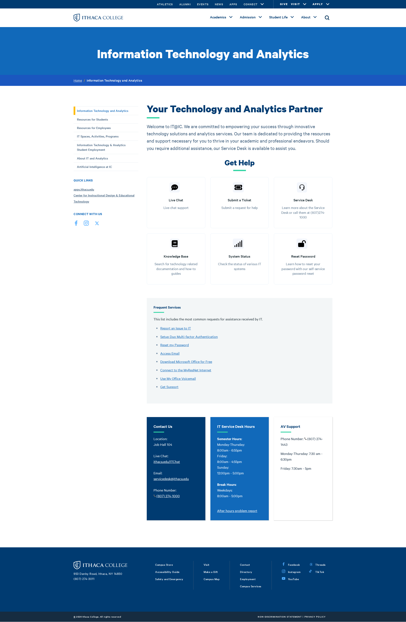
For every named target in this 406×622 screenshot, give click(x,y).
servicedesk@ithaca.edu (171, 478)
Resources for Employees (94, 128)
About (305, 17)
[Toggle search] (327, 17)
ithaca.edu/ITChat (167, 461)
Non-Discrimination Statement (280, 616)
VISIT (295, 4)
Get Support (169, 386)
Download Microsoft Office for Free (186, 361)
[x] (96, 224)
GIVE (284, 4)
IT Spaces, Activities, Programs (98, 136)
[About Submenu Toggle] (315, 17)
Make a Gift (211, 572)
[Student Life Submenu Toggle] (292, 17)
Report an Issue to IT (175, 328)
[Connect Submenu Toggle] (262, 4)
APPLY (318, 4)
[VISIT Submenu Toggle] (304, 4)
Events (202, 4)
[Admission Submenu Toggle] (260, 17)
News (219, 4)
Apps (233, 4)
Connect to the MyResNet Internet (185, 370)
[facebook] (76, 224)
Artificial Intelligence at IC (94, 167)
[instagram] (86, 224)
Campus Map (211, 579)
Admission (248, 17)
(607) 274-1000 (168, 495)
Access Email (170, 353)
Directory (246, 572)
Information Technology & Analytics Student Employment (101, 147)
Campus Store (164, 564)
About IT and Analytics (92, 158)
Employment (248, 579)
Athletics (165, 4)
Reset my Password (174, 344)
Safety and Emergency (169, 579)
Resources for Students (92, 119)
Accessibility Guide (167, 572)
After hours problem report (237, 510)
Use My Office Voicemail (178, 378)
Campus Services (250, 586)
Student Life (278, 17)
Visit (207, 564)
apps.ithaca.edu (84, 189)
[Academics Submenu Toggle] (231, 17)
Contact (245, 564)
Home (78, 80)
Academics (218, 17)
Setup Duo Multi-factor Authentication (189, 336)
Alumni (185, 4)
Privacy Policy (315, 616)
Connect (251, 4)
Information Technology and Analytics (102, 110)
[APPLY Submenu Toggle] (327, 4)
